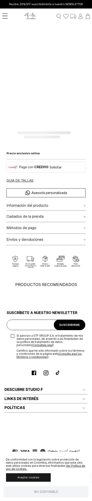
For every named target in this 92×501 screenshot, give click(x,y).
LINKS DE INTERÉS (21, 398)
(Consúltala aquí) (43, 345)
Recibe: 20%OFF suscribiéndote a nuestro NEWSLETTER (46, 4)
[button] (19, 181)
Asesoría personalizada (49, 193)
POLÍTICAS (14, 407)
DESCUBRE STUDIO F (23, 389)
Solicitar (56, 167)
